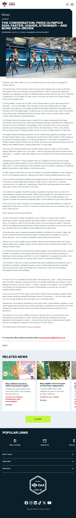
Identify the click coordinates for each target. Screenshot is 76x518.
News (6, 14)
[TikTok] (39, 503)
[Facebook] (26, 503)
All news (38, 419)
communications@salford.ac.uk (51, 338)
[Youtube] (49, 503)
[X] (44, 503)
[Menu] (72, 4)
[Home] (8, 6)
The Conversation (34, 327)
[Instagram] (31, 503)
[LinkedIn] (35, 503)
